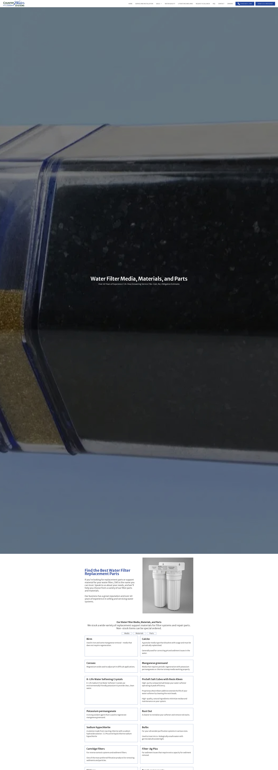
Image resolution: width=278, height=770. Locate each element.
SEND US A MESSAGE (265, 4)
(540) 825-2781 (246, 4)
